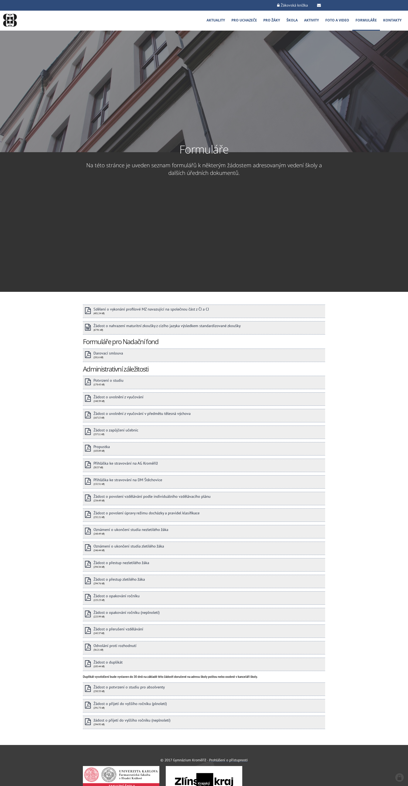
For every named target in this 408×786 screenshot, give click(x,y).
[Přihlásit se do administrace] (399, 777)
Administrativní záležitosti (115, 369)
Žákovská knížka (294, 5)
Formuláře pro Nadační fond (121, 341)
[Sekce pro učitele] (319, 5)
